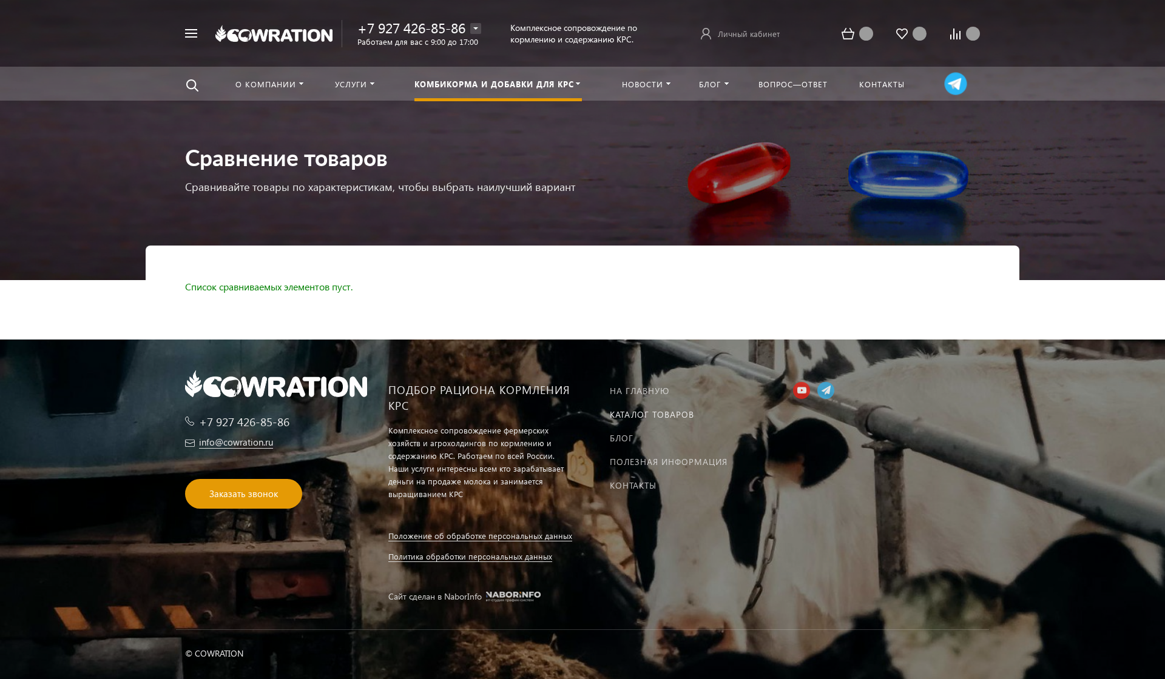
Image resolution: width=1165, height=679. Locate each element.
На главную (639, 390)
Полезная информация (669, 461)
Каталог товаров (652, 414)
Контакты (633, 485)
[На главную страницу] (274, 31)
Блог (621, 438)
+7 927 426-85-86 (411, 27)
